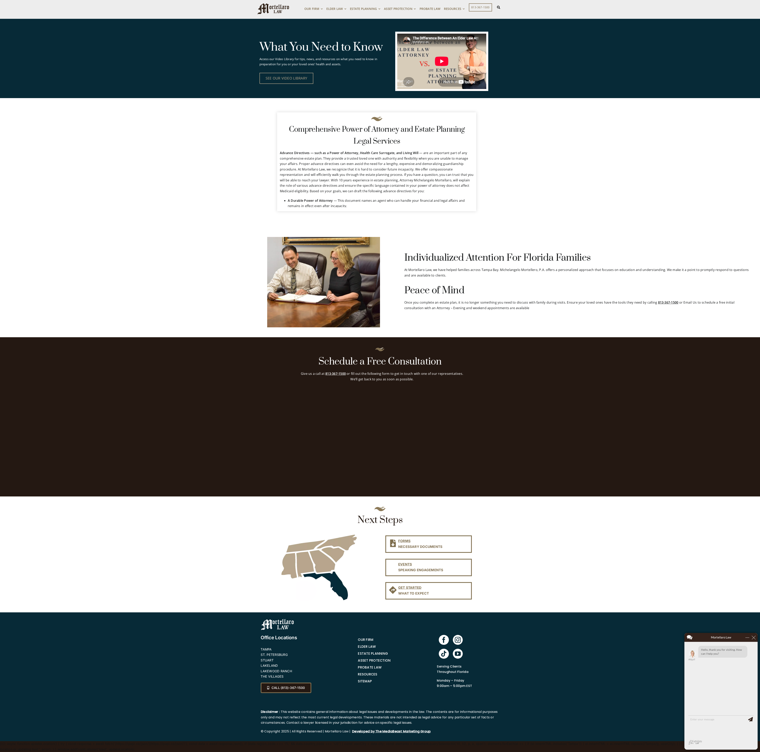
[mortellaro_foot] (277, 620)
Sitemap (365, 681)
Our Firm (365, 639)
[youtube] (458, 654)
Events (405, 564)
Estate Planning (373, 653)
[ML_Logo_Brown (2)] (273, 2)
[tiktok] (444, 654)
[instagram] (458, 640)
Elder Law (367, 646)
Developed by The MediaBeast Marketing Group (391, 731)
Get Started (410, 588)
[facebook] (444, 640)
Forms (404, 541)
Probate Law (370, 667)
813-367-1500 (668, 302)
